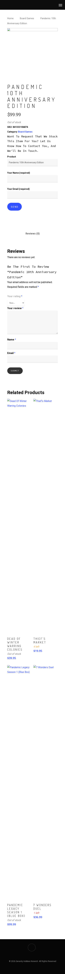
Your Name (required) (18, 173)
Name (11, 339)
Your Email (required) (18, 189)
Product (11, 156)
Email (11, 353)
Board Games (27, 18)
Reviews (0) (33, 233)
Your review (15, 308)
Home (10, 18)
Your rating (14, 296)
